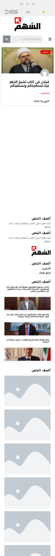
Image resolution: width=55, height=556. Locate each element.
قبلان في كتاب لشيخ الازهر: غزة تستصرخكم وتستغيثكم (29, 83)
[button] (49, 39)
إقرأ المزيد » (44, 93)
